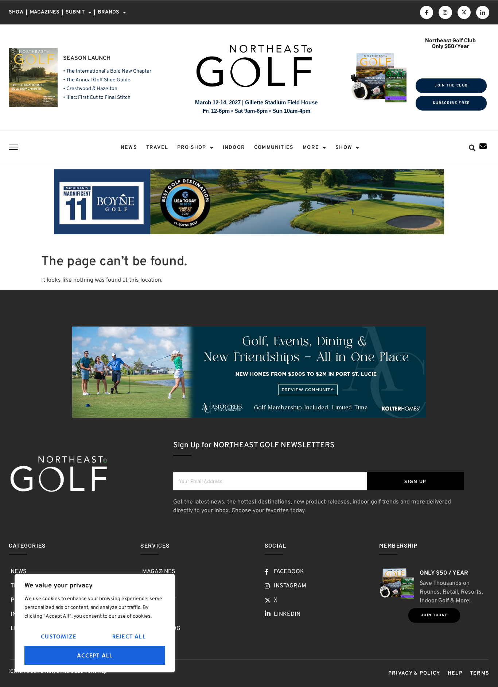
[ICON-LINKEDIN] (482, 12)
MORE (311, 147)
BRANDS (108, 12)
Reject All (129, 636)
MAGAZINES (44, 12)
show (343, 147)
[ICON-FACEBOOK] (426, 12)
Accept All (95, 655)
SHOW (16, 12)
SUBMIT (75, 12)
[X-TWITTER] (464, 12)
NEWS (129, 147)
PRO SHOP (191, 147)
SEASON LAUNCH (86, 58)
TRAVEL (157, 147)
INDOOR (234, 147)
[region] (95, 623)
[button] (472, 148)
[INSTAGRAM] (445, 12)
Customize (58, 636)
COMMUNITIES (273, 147)
